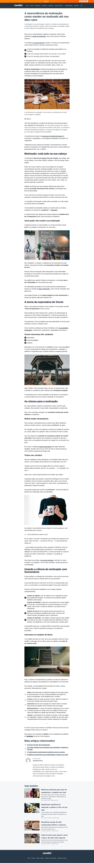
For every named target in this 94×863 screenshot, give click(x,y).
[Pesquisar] (81, 5)
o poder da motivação (39, 36)
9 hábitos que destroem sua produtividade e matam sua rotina (47, 754)
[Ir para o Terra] (47, 1)
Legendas (50, 5)
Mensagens (38, 5)
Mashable (30, 736)
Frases (31, 5)
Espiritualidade (69, 5)
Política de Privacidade (50, 858)
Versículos (44, 5)
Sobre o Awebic (58, 5)
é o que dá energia (38, 43)
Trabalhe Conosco (61, 858)
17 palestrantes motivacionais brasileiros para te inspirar (46, 752)
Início (27, 5)
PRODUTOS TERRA (83, 1)
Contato (33, 858)
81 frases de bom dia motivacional (38, 745)
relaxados (54, 210)
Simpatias (76, 5)
